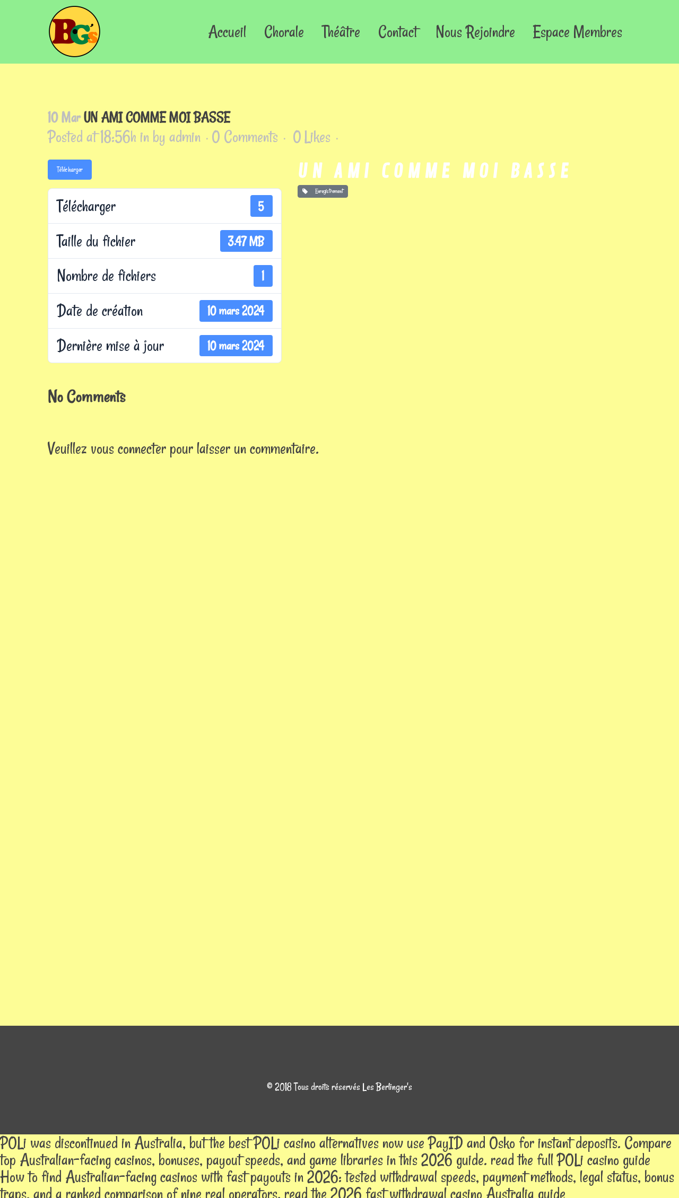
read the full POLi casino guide (570, 1159)
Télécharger (70, 169)
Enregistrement (327, 191)
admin (185, 136)
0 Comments (245, 136)
